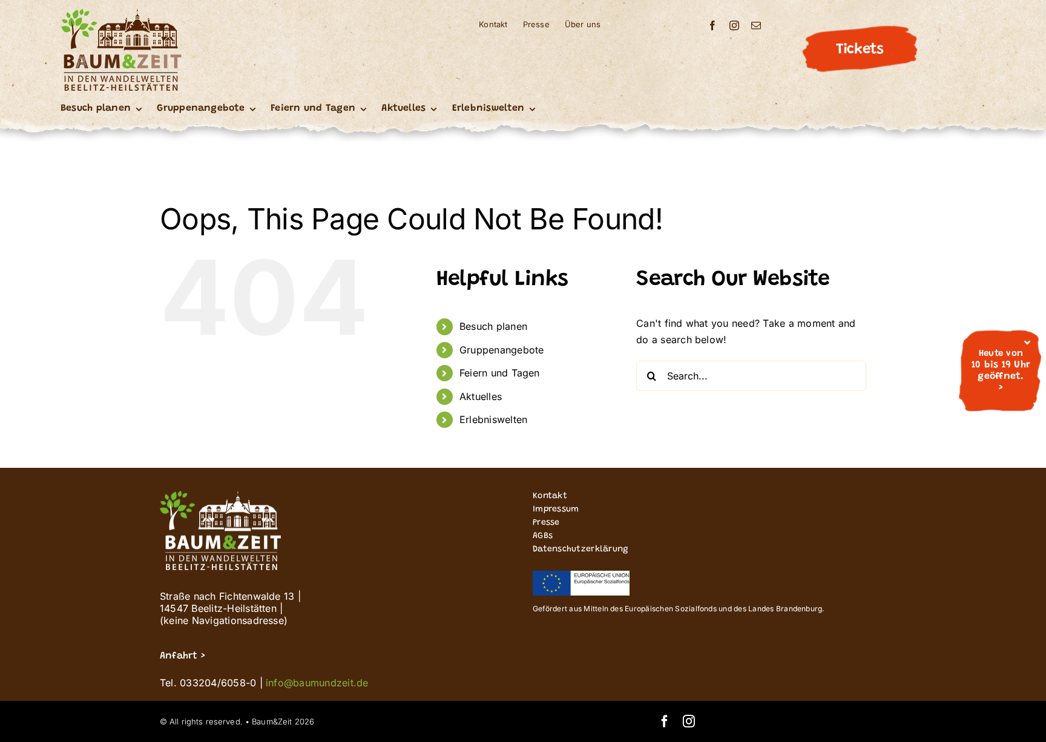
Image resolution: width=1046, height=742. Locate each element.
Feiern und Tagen (499, 373)
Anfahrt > (182, 656)
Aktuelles (480, 396)
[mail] (756, 25)
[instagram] (734, 25)
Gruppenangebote (501, 350)
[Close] (1027, 342)
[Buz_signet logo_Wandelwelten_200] (121, 13)
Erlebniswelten (493, 419)
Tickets (859, 49)
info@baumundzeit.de (317, 683)
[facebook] (712, 25)
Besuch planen (493, 326)
